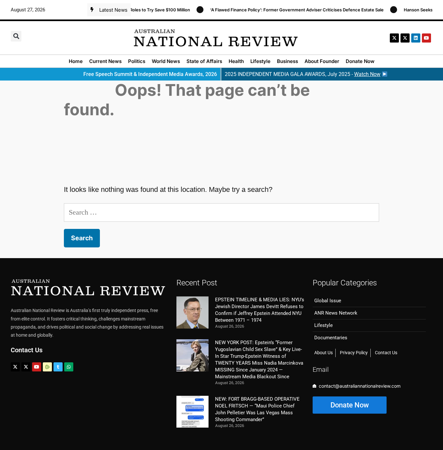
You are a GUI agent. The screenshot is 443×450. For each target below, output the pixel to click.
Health (236, 61)
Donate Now (360, 61)
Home (76, 61)
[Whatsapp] (68, 366)
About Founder (322, 61)
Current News (105, 61)
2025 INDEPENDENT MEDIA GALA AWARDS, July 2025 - (302, 74)
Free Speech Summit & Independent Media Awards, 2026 (150, 74)
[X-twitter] (394, 38)
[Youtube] (36, 366)
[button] (16, 36)
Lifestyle (260, 61)
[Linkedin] (415, 38)
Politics (136, 61)
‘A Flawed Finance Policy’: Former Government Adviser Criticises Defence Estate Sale (291, 9)
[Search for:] (221, 212)
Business (287, 61)
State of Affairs (204, 61)
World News (166, 61)
